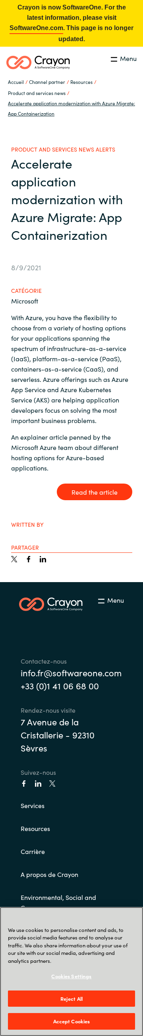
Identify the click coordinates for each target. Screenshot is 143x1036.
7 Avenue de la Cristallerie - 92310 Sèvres (58, 734)
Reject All (71, 998)
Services (32, 805)
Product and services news (37, 92)
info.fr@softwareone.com (71, 672)
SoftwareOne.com (36, 28)
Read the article (95, 492)
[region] (71, 971)
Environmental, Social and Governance (58, 902)
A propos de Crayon (49, 874)
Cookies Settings (71, 976)
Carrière (33, 851)
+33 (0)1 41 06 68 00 (60, 685)
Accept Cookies (71, 1021)
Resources (35, 828)
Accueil (16, 81)
